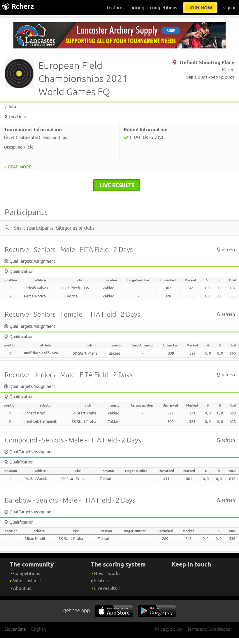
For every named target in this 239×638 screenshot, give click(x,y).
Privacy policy (168, 629)
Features (101, 580)
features (115, 7)
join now (200, 7)
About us (20, 588)
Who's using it (25, 580)
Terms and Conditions (208, 629)
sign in (230, 7)
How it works (105, 573)
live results (116, 185)
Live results (104, 588)
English (38, 629)
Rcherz (22, 6)
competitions (163, 7)
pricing (137, 7)
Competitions (25, 573)
